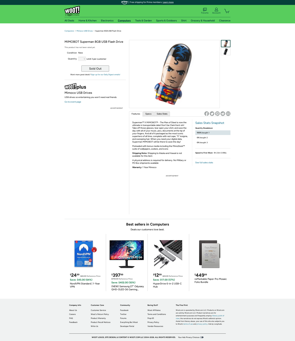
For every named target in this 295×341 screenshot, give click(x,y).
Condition (72, 53)
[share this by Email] (228, 113)
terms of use (188, 324)
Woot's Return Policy (100, 314)
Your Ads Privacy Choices (188, 337)
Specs (148, 114)
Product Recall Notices (100, 322)
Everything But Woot (129, 322)
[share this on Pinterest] (217, 113)
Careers (72, 314)
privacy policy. (202, 324)
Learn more (168, 2)
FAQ (71, 318)
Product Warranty (98, 318)
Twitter (123, 314)
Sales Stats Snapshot (209, 123)
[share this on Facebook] (206, 113)
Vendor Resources (155, 326)
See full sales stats (204, 162)
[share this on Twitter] (212, 113)
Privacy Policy (153, 322)
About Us (73, 310)
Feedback (73, 322)
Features (136, 114)
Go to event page (73, 102)
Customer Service (98, 310)
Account (216, 13)
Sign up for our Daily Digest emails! (105, 74)
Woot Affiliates (154, 310)
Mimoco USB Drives (85, 31)
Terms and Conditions (157, 314)
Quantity (72, 58)
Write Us (94, 326)
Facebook (124, 310)
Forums (204, 13)
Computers (69, 31)
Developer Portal (127, 326)
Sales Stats (162, 114)
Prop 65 (151, 318)
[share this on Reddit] (222, 113)
